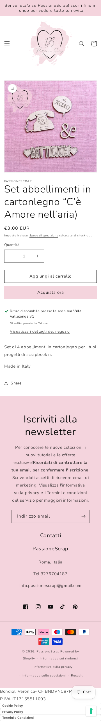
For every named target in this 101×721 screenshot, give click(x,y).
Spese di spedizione (43, 236)
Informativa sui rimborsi (59, 658)
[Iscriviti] (83, 516)
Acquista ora (50, 292)
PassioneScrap (47, 651)
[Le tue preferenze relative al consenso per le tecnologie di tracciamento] (91, 711)
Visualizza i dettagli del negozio (40, 331)
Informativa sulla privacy (53, 667)
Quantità (11, 244)
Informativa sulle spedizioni (44, 675)
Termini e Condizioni (18, 718)
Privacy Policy (12, 712)
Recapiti (77, 675)
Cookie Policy (12, 706)
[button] (7, 43)
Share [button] (16, 383)
